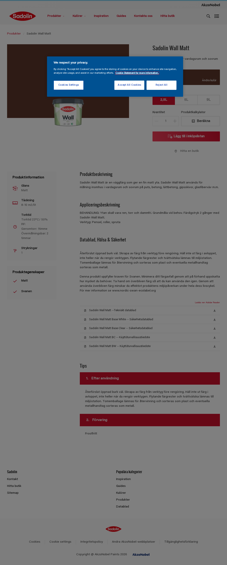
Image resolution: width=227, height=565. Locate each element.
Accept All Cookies (129, 85)
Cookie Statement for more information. (137, 73)
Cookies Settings (68, 85)
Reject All (162, 85)
